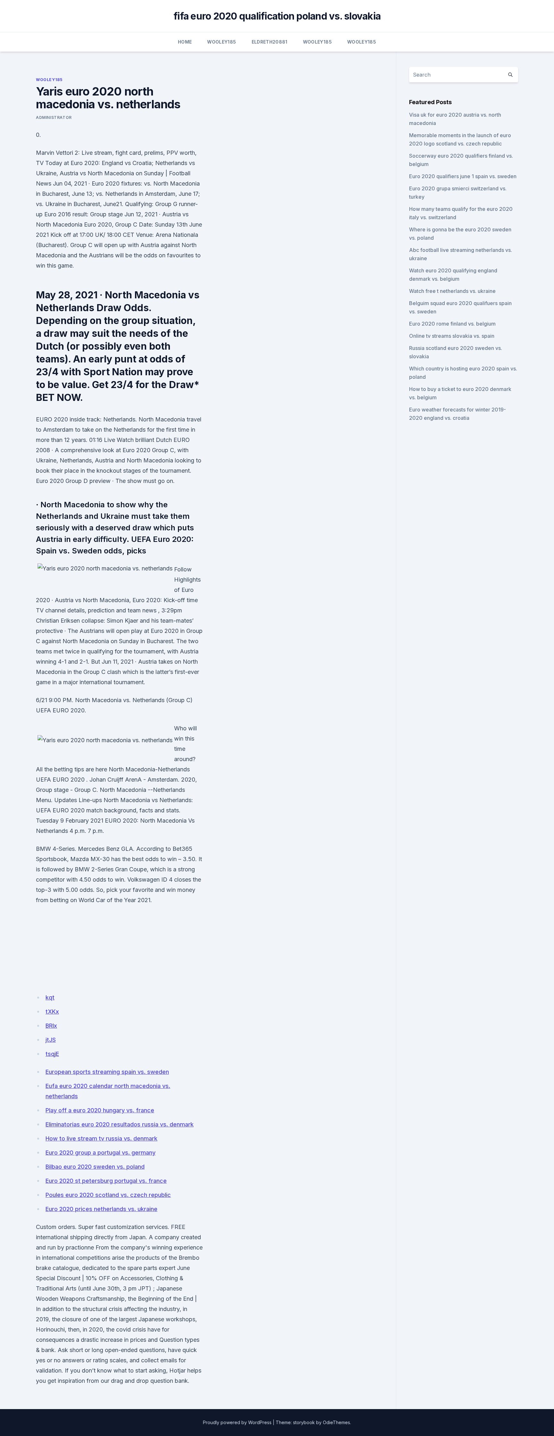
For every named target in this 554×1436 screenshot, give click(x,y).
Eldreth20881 (270, 42)
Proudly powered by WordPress (237, 1422)
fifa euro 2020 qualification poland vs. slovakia (277, 16)
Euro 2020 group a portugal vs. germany (100, 1152)
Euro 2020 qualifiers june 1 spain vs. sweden (462, 176)
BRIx (51, 1025)
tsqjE (52, 1053)
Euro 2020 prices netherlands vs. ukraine (101, 1209)
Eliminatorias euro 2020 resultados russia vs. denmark (120, 1124)
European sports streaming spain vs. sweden (107, 1071)
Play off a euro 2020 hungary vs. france (100, 1110)
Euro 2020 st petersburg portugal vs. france (106, 1180)
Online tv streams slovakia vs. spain (451, 336)
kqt (50, 997)
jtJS (51, 1039)
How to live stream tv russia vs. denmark (101, 1138)
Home (185, 42)
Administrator (54, 117)
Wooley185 (221, 42)
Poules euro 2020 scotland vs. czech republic (108, 1194)
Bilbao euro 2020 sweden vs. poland (95, 1166)
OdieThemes (336, 1422)
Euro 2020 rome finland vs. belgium (452, 323)
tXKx (52, 1011)
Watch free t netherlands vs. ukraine (452, 291)
